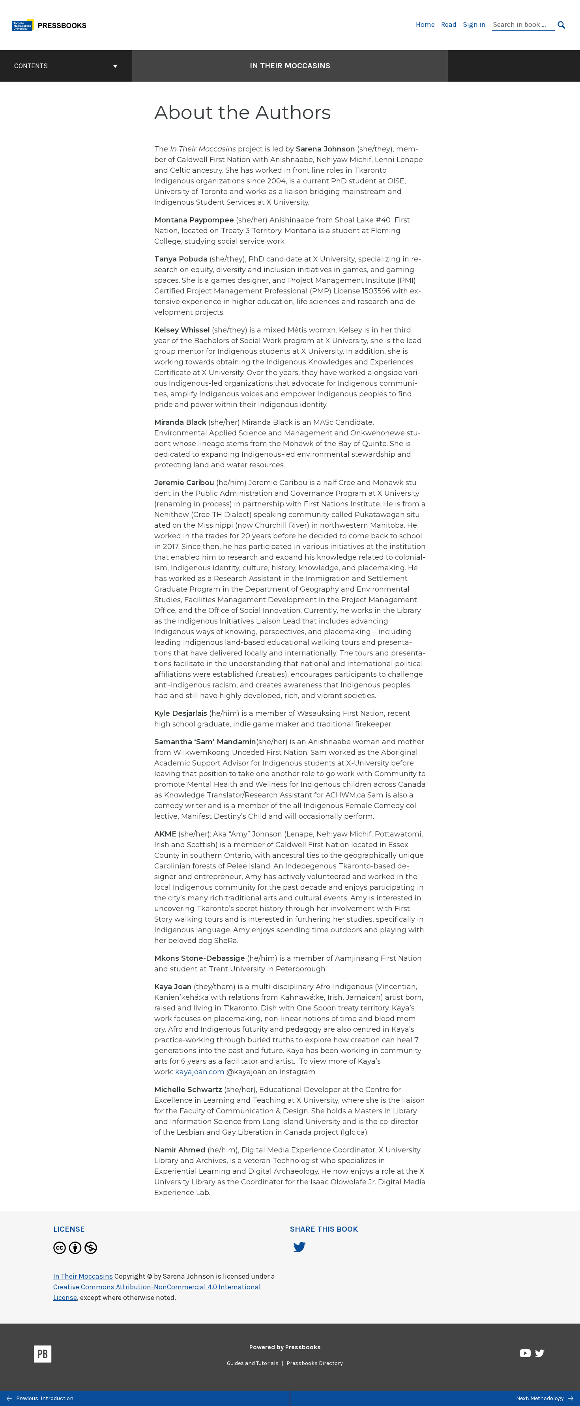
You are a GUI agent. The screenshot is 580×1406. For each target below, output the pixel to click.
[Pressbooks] (43, 1355)
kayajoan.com (200, 1072)
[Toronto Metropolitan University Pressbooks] (52, 24)
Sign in (474, 24)
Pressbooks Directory (314, 1363)
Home (425, 24)
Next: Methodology (540, 1398)
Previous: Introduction (44, 1398)
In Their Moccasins (290, 65)
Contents (31, 66)
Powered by (285, 1347)
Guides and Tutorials (253, 1363)
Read (449, 24)
